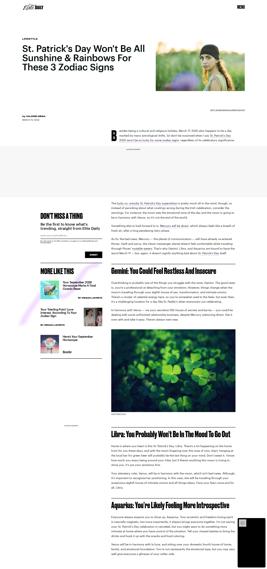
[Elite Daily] (33, 7)
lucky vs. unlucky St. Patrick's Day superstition (147, 203)
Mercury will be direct (174, 225)
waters (148, 248)
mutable (137, 248)
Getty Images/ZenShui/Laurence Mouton (227, 110)
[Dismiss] (262, 521)
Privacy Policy (45, 243)
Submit (94, 255)
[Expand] (241, 521)
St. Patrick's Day (208, 253)
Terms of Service (88, 241)
